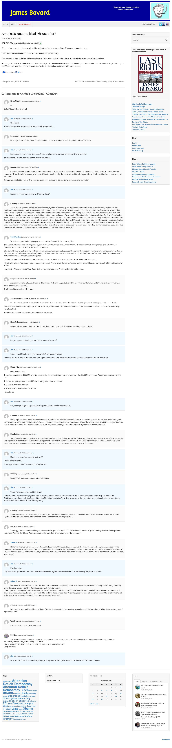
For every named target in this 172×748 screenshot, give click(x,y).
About (13, 24)
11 (92, 693)
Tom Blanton (15, 237)
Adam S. (13, 542)
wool (24, 719)
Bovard (8, 693)
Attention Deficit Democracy (142, 104)
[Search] (166, 40)
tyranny (17, 719)
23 (116, 696)
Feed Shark (166, 739)
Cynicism (13, 698)
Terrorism (19, 716)
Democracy (24, 698)
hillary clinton (12, 706)
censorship (32, 693)
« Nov (92, 704)
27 (102, 699)
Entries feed (136, 145)
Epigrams (32, 701)
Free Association (138, 172)
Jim (5, 38)
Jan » (97, 704)
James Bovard (30, 12)
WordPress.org (137, 151)
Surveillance (8, 716)
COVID (6, 698)
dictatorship (7, 701)
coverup (32, 696)
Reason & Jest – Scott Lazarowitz (144, 182)
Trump (7, 718)
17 (121, 693)
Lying (14, 708)
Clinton (5, 696)
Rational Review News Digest (142, 179)
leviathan (7, 709)
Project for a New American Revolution (146, 177)
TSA (13, 719)
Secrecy (6, 714)
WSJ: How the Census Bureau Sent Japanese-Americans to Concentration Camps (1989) (153, 714)
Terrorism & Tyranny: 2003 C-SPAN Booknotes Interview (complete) (153, 724)
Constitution (24, 696)
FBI (5, 703)
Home (5, 24)
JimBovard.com (24, 24)
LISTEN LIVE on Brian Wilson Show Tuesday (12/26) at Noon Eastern (100, 82)
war (21, 719)
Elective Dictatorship (20, 701)
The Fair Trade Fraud (139, 127)
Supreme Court (27, 714)
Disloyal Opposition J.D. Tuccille (144, 169)
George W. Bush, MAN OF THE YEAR (15, 82)
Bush (25, 693)
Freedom (17, 703)
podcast (12, 711)
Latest (137, 681)
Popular (145, 681)
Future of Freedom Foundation (143, 174)
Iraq (18, 706)
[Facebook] (163, 24)
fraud (10, 703)
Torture (28, 716)
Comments (154, 681)
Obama (28, 708)
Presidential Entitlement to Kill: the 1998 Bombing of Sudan (152, 704)
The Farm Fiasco (138, 129)
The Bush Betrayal (138, 106)
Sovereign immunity (15, 714)
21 (106, 696)
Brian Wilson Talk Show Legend (143, 164)
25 (92, 699)
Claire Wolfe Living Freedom (142, 166)
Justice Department (28, 706)
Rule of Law (20, 711)
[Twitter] (160, 24)
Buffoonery (17, 693)
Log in (134, 143)
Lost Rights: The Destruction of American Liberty (150, 124)
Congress (13, 695)
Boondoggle (33, 690)
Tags (161, 681)
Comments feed (138, 148)
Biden (25, 690)
